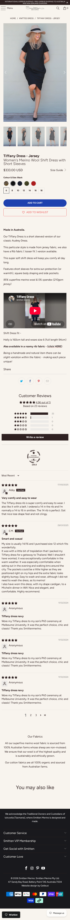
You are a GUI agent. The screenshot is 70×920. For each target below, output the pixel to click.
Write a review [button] (35, 437)
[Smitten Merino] (35, 8)
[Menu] (1, 8)
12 (24, 190)
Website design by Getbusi (35, 885)
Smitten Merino (27, 878)
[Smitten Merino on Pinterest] (37, 868)
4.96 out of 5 (43, 402)
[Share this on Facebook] (30, 381)
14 (30, 190)
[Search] (58, 8)
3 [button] (36, 715)
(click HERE (54, 346)
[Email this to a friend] (47, 381)
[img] (9, 485)
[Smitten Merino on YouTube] (43, 868)
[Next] (64, 72)
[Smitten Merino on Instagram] (32, 868)
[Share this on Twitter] (21, 381)
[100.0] (33, 456)
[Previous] (5, 72)
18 (41, 190)
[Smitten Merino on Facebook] (26, 868)
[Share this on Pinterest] (38, 381)
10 (18, 190)
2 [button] (31, 715)
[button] (20, 413)
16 (36, 190)
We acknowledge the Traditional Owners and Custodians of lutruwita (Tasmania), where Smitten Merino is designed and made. (35, 818)
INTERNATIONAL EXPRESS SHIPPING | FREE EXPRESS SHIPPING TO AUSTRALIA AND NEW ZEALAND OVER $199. (35, 2)
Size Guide (57, 170)
